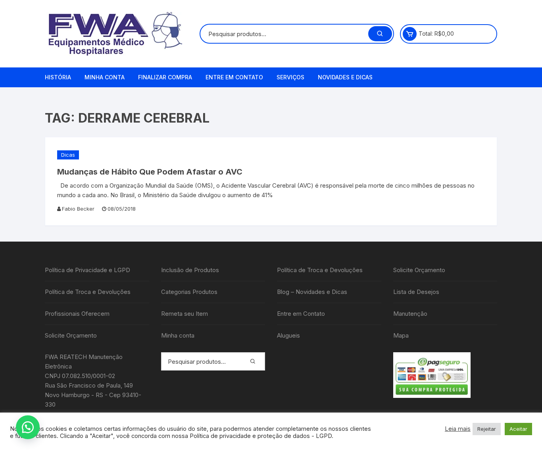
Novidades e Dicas (345, 77)
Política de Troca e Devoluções (88, 292)
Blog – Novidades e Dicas (312, 292)
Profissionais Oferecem (77, 313)
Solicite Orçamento (71, 335)
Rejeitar (486, 429)
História (58, 77)
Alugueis (288, 335)
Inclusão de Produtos (190, 270)
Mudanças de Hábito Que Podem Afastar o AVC (149, 172)
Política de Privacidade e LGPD (87, 270)
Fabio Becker (78, 208)
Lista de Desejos (416, 292)
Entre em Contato (234, 77)
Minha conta (105, 77)
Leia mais (458, 428)
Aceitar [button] (518, 429)
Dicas (68, 155)
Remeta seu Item (184, 313)
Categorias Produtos (189, 292)
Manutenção (410, 313)
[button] (28, 427)
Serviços (290, 77)
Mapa (401, 335)
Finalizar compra (165, 77)
